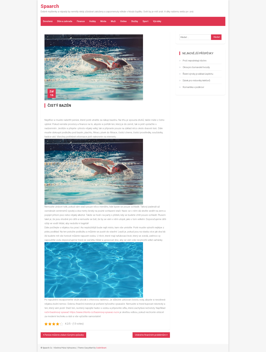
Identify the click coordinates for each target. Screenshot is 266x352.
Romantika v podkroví (193, 87)
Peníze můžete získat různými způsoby (64, 335)
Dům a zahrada (64, 21)
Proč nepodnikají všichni (194, 60)
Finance (81, 21)
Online (123, 21)
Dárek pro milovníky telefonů (196, 80)
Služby (134, 21)
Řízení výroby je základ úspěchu (198, 74)
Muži (113, 21)
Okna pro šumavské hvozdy (196, 67)
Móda (103, 21)
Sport (145, 21)
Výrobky (157, 21)
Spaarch (50, 6)
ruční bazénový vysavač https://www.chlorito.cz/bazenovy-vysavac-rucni (81, 312)
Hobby (92, 21)
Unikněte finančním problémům (150, 335)
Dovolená (47, 21)
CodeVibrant (101, 348)
